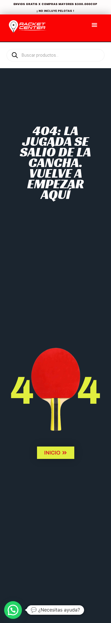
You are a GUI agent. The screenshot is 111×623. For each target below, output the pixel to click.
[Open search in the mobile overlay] (55, 45)
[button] (13, 610)
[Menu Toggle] (94, 25)
